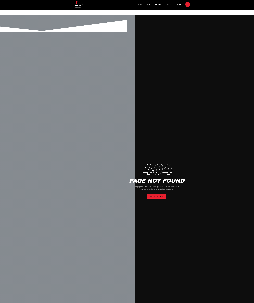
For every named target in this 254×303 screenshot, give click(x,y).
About (149, 4)
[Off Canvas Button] (187, 4)
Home (140, 4)
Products (159, 4)
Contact (179, 4)
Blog (169, 4)
